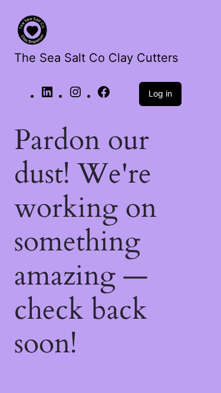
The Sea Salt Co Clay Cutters (96, 58)
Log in (160, 93)
